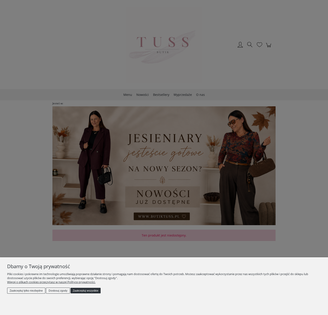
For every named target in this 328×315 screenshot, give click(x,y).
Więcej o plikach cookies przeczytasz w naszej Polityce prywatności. (51, 282)
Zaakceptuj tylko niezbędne (26, 290)
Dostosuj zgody (58, 290)
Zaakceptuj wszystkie (85, 290)
